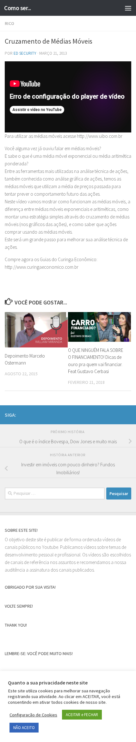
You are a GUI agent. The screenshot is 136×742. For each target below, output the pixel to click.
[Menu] (128, 8)
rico (9, 23)
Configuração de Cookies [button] (33, 715)
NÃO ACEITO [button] (24, 727)
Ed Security (25, 53)
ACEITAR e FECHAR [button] (82, 714)
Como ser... (17, 8)
